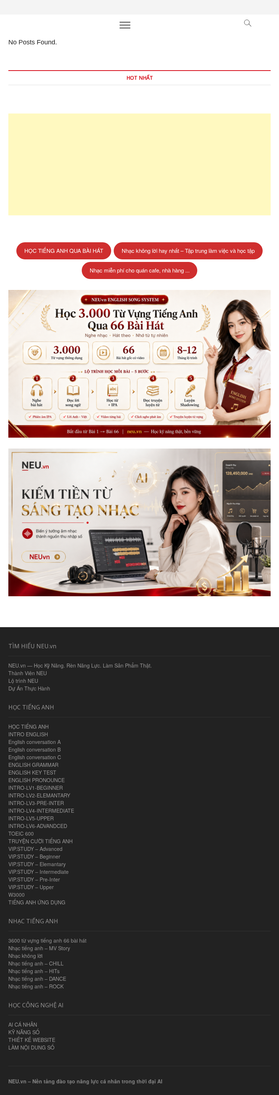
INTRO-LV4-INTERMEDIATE (41, 810)
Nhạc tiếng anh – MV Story (39, 948)
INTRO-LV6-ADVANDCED (37, 825)
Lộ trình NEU (23, 680)
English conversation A (34, 741)
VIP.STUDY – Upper (31, 887)
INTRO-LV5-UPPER (31, 818)
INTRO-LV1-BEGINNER (35, 787)
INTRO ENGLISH (28, 734)
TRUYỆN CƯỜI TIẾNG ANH (40, 841)
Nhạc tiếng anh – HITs (34, 971)
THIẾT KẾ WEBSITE (31, 1039)
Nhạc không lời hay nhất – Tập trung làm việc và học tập (188, 250)
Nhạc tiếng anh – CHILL (36, 963)
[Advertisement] (139, 164)
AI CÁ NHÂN (22, 1024)
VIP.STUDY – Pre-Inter (34, 879)
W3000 (16, 894)
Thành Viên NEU (27, 673)
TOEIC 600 (21, 833)
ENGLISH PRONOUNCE (36, 780)
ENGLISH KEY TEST (32, 772)
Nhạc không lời (25, 955)
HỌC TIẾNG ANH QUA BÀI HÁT (63, 250)
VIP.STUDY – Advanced (35, 848)
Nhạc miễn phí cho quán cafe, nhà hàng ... (140, 270)
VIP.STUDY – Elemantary (37, 864)
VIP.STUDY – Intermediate (38, 871)
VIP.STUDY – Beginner (34, 856)
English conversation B (34, 749)
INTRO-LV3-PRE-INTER (36, 803)
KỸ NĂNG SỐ (24, 1032)
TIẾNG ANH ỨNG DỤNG (36, 902)
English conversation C (34, 757)
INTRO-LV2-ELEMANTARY (39, 795)
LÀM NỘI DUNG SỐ (31, 1047)
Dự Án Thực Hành (29, 688)
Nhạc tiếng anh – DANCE (37, 978)
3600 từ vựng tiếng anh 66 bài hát (47, 940)
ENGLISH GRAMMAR (33, 764)
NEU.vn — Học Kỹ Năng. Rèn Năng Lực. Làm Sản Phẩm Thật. (80, 665)
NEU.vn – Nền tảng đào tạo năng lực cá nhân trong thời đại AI (85, 1081)
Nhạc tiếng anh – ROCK (36, 986)
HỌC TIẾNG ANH (28, 726)
